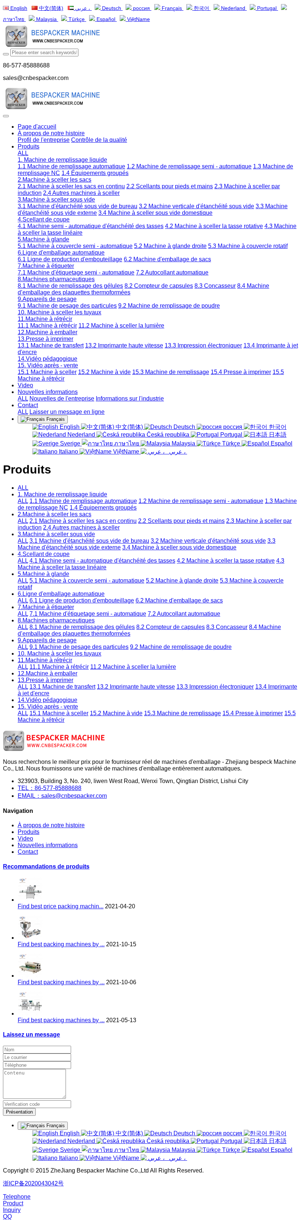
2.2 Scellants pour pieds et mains (181, 521)
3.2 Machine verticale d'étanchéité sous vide (208, 541)
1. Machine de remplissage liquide (62, 494)
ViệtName (138, 19)
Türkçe (76, 19)
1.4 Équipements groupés (103, 507)
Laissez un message (31, 1034)
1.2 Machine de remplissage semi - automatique (200, 501)
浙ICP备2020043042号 (33, 1183)
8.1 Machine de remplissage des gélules (82, 627)
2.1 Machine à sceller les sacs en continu (83, 521)
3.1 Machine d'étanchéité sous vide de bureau (89, 541)
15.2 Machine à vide (116, 713)
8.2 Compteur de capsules (170, 627)
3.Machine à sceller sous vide (56, 534)
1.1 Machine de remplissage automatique (83, 501)
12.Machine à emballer (47, 673)
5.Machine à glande (43, 574)
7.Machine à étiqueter (46, 607)
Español (106, 19)
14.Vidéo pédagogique (47, 700)
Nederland (233, 8)
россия (141, 8)
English (18, 8)
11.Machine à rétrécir (45, 660)
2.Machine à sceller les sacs (54, 514)
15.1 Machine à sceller (58, 713)
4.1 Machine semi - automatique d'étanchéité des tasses (102, 561)
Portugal (267, 8)
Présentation (19, 1112)
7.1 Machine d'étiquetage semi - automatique (87, 614)
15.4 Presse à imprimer (252, 713)
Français (171, 8)
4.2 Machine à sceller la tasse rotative (226, 561)
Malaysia (46, 19)
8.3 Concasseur (226, 627)
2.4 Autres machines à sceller (81, 527)
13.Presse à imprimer (45, 680)
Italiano (68, 451)
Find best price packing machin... (60, 906)
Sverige (70, 443)
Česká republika (168, 434)
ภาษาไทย (127, 443)
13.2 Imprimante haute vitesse (136, 687)
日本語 (277, 434)
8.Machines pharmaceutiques (56, 620)
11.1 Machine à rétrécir (59, 667)
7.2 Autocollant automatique (184, 614)
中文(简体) (50, 8)
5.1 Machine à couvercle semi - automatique (86, 580)
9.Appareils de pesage (47, 640)
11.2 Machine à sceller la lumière (133, 667)
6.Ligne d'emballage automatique (61, 594)
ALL (23, 153)
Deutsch (112, 8)
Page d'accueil (37, 126)
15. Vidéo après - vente (48, 706)
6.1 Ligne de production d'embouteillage (81, 600)
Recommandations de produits (46, 866)
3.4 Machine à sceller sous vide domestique (179, 547)
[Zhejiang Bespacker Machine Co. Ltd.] (151, 37)
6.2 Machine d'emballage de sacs (179, 600)
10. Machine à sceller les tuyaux (59, 653)
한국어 (201, 8)
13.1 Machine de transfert (62, 687)
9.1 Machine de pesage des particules (79, 647)
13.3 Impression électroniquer (215, 687)
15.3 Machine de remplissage (182, 713)
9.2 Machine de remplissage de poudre (181, 647)
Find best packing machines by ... (61, 944)
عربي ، (83, 8)
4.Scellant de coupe (44, 554)
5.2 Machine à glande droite (182, 580)
